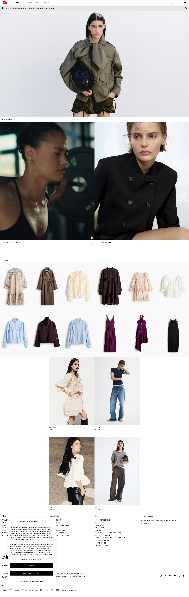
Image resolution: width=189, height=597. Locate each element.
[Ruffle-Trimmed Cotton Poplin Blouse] (16, 333)
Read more (145, 523)
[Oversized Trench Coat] (47, 286)
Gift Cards (6, 535)
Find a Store (99, 525)
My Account (99, 522)
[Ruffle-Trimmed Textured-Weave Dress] (16, 286)
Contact (98, 530)
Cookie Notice (100, 543)
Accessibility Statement (58, 535)
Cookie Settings (101, 545)
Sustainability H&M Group (59, 525)
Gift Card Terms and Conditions (107, 533)
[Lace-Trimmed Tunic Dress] (110, 286)
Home (38, 3)
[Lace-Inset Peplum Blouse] (173, 286)
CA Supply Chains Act (103, 535)
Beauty (46, 3)
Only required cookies (31, 573)
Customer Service (102, 520)
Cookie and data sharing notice (31, 559)
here (52, 8)
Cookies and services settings (31, 581)
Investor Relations (56, 530)
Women (16, 3)
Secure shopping (101, 540)
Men (24, 3)
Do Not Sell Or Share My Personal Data (110, 538)
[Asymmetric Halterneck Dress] (142, 333)
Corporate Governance (58, 533)
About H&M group (55, 522)
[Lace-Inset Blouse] (78, 333)
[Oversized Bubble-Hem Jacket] (47, 333)
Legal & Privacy (100, 527)
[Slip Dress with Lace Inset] (173, 333)
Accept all (32, 565)
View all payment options (69, 590)
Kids (30, 3)
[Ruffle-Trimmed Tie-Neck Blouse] (78, 286)
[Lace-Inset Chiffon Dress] (110, 333)
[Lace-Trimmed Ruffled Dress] (142, 286)
